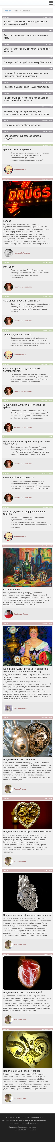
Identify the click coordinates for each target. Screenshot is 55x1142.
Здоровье (6, 17)
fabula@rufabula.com (27, 1127)
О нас (33, 1129)
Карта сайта (20, 1129)
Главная (7, 10)
